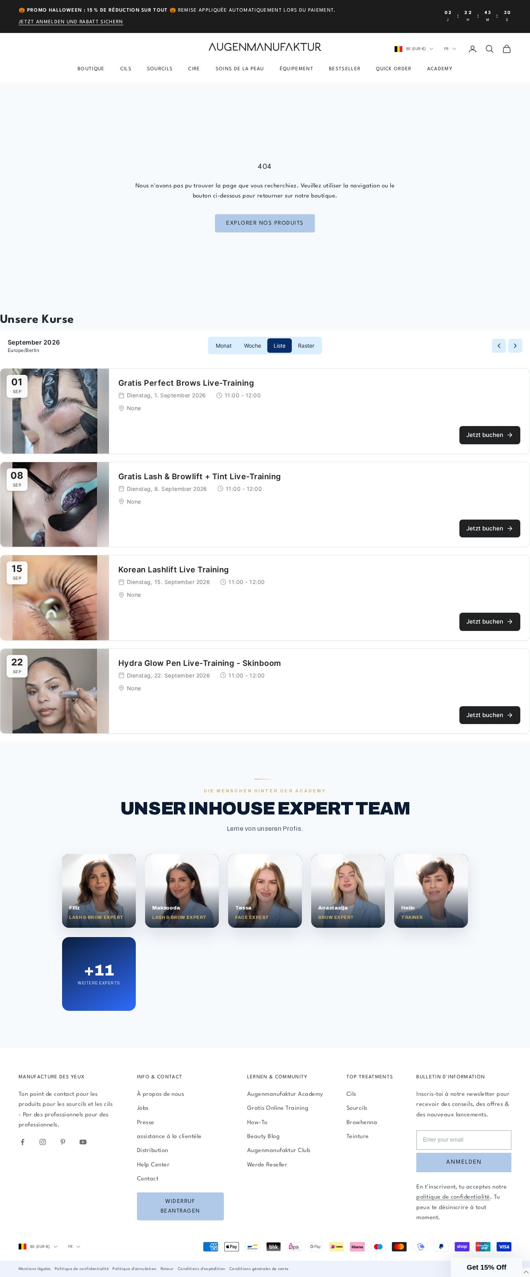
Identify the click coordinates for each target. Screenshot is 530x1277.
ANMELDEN (464, 1162)
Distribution (152, 1151)
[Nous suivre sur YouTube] (83, 1142)
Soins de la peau (240, 69)
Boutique (91, 69)
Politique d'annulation (135, 1269)
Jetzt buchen (484, 434)
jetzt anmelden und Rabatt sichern (71, 22)
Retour (167, 1269)
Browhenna (361, 1123)
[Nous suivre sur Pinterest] (63, 1142)
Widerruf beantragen (180, 1206)
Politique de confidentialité (82, 1269)
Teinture (357, 1137)
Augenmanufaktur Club (278, 1151)
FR (446, 49)
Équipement (296, 69)
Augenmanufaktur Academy (285, 1094)
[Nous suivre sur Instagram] (43, 1142)
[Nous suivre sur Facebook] (22, 1142)
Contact (147, 1179)
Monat (224, 345)
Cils (126, 69)
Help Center (153, 1165)
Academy (439, 69)
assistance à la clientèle (169, 1137)
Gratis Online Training (278, 1108)
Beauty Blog (263, 1137)
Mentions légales (35, 1269)
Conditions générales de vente (259, 1269)
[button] (486, 1267)
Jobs (143, 1108)
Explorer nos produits (265, 223)
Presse (145, 1123)
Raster (306, 345)
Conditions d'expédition (201, 1269)
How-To (257, 1123)
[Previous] (499, 346)
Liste (280, 345)
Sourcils (160, 69)
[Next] (515, 346)
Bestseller (344, 69)
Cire (194, 69)
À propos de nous (160, 1094)
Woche (252, 345)
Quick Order (394, 69)
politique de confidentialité (453, 1197)
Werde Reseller (267, 1165)
